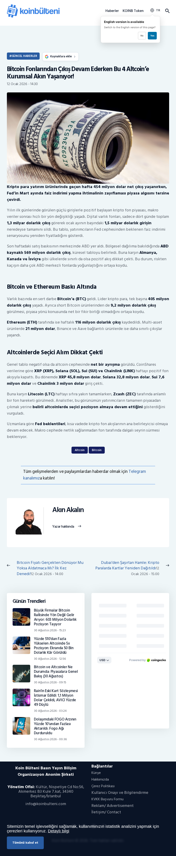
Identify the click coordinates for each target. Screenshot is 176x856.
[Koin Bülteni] (33, 6)
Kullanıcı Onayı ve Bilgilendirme (119, 792)
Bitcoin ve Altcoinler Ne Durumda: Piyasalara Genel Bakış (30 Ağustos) (56, 672)
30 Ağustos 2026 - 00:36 (50, 739)
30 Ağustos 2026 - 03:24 (50, 710)
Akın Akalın (68, 510)
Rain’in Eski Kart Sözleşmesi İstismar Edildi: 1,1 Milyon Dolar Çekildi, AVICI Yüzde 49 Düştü (56, 698)
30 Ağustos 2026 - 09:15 (50, 682)
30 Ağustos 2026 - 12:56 (50, 658)
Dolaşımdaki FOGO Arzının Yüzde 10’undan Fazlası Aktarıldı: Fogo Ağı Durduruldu (55, 726)
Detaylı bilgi (58, 831)
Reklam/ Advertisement (112, 805)
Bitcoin (97, 450)
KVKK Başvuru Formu (107, 799)
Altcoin (80, 450)
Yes (152, 35)
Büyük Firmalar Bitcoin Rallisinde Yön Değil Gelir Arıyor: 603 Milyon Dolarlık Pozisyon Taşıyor (55, 617)
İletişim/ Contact (106, 812)
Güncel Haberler (24, 55)
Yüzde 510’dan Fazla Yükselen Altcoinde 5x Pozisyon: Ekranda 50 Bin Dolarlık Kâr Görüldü (54, 646)
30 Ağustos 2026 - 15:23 (50, 630)
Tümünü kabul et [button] (25, 842)
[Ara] (167, 11)
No (141, 35)
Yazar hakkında (63, 527)
